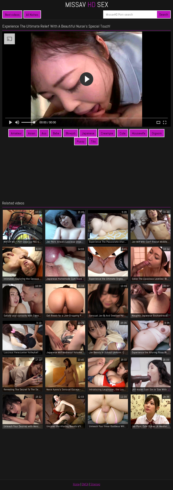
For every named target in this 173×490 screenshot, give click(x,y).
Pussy (80, 141)
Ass (44, 133)
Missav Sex (86, 4)
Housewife (138, 133)
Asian (31, 133)
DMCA (85, 484)
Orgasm (157, 133)
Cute (122, 133)
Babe (56, 133)
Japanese (88, 133)
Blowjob (70, 133)
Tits (93, 141)
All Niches (32, 15)
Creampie (107, 133)
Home (76, 484)
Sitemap (95, 484)
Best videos (12, 15)
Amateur (16, 133)
